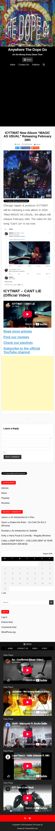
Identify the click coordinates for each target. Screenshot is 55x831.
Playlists (5, 498)
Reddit (36, 148)
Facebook (26, 148)
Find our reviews (16, 337)
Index (12, 64)
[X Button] (25, 818)
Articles (4, 488)
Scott (18, 144)
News (38, 144)
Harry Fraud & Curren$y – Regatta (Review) (30, 535)
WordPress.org (8, 632)
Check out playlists (18, 342)
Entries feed (7, 622)
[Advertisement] (27, 96)
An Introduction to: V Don (22, 517)
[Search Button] (43, 64)
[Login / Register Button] (30, 818)
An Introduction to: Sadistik (24, 531)
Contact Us (23, 64)
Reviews (5, 503)
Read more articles (17, 331)
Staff (44, 648)
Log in (4, 617)
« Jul (3, 593)
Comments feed (8, 627)
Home (10, 648)
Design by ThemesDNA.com (27, 828)
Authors (36, 64)
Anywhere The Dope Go (27, 50)
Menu (29, 60)
